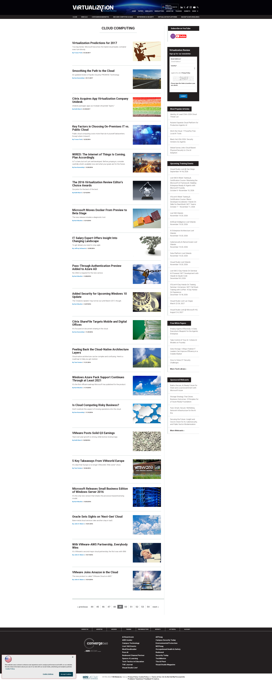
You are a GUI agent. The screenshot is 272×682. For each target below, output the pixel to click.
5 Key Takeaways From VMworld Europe (98, 461)
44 (92, 607)
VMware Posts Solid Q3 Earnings (93, 433)
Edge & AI (84, 17)
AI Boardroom (128, 637)
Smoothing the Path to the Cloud (93, 71)
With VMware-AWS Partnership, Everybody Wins (100, 546)
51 (131, 607)
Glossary (187, 629)
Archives (114, 629)
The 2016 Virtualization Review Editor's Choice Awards (97, 184)
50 (125, 607)
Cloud (75, 17)
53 (142, 607)
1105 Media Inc (116, 677)
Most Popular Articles (179, 109)
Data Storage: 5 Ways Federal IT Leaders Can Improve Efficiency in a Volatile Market (184, 351)
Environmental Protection (166, 643)
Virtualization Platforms (167, 17)
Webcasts (148, 11)
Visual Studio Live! (130, 668)
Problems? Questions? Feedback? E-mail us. (143, 679)
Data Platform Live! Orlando (180, 253)
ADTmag (159, 637)
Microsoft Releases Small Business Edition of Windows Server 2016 (100, 490)
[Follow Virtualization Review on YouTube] (194, 7)
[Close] (72, 657)
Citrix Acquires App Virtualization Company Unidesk (100, 100)
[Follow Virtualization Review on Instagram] (191, 8)
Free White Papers (178, 323)
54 (148, 607)
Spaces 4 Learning (130, 658)
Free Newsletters (143, 629)
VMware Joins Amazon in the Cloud (95, 572)
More (194, 11)
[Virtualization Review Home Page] (94, 9)
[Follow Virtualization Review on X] (184, 7)
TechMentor (161, 658)
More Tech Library (178, 369)
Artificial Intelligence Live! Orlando (183, 222)
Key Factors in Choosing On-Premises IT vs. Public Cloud (100, 128)
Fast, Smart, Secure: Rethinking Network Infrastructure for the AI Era (183, 410)
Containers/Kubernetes (100, 17)
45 (97, 607)
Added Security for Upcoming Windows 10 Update (99, 295)
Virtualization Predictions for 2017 (94, 43)
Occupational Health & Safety (168, 649)
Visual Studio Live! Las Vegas (181, 301)
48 (114, 607)
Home (134, 11)
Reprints (158, 629)
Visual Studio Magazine (165, 665)
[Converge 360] (96, 643)
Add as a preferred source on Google (171, 7)
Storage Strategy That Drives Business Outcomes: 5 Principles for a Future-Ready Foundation (184, 399)
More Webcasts (176, 430)
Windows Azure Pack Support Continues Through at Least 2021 (98, 379)
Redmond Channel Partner (133, 655)
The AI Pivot (161, 661)
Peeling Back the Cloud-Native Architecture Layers (100, 351)
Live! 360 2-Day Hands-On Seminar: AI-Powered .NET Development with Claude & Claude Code (184, 273)
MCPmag (159, 646)
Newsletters (159, 11)
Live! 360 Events (129, 646)
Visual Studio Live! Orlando (180, 262)
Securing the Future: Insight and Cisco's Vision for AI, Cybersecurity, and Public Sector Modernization (183, 421)
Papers (140, 11)
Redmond (160, 652)
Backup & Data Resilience (190, 17)
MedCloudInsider (129, 649)
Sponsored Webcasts (179, 380)
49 (120, 607)
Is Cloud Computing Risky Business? (95, 405)
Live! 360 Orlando (176, 213)
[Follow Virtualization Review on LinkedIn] (182, 8)
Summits (187, 11)
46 (103, 607)
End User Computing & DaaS (123, 17)
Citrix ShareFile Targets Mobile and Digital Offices (99, 323)
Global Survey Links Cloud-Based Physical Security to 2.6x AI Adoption (183, 150)
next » (156, 607)
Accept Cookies (66, 674)
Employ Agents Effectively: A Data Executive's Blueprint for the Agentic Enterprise (184, 331)
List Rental (172, 629)
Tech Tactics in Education (133, 661)
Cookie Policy (144, 677)
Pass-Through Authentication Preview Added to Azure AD (96, 267)
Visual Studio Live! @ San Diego (182, 169)
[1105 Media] (92, 651)
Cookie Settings (48, 674)
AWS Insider (127, 640)
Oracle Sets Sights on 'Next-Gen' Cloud (97, 516)
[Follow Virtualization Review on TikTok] (187, 8)
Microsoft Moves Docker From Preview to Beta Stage (99, 211)
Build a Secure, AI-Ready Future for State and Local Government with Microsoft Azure (183, 388)
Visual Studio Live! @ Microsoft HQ (184, 310)
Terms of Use (156, 677)
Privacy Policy (186, 73)
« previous (82, 607)
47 (109, 607)
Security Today (162, 655)
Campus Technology (130, 643)
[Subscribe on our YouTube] (177, 38)
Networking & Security (145, 17)
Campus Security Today (166, 640)
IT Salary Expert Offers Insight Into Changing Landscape (94, 239)
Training (178, 11)
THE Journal (127, 665)
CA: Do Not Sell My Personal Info (173, 677)
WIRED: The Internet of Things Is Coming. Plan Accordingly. (99, 156)
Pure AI (125, 652)
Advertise (169, 11)
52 (137, 607)
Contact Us (84, 629)
